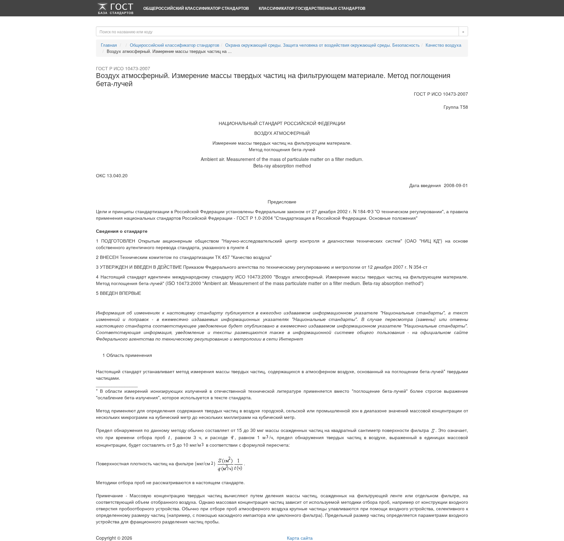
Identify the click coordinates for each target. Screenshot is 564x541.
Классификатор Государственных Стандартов (312, 8)
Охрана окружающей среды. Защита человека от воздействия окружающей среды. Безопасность (322, 45)
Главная (109, 45)
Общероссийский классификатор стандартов (196, 8)
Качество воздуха (443, 45)
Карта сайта (300, 537)
